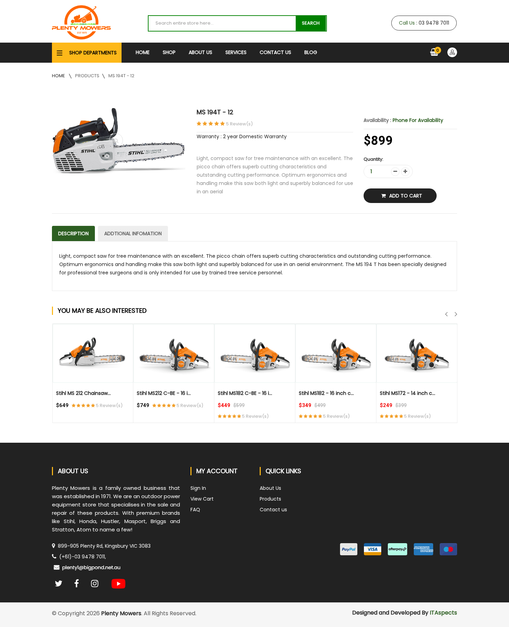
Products (87, 75)
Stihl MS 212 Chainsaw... (83, 393)
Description (73, 233)
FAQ (195, 509)
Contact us (273, 509)
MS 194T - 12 (121, 75)
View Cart (202, 498)
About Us (200, 52)
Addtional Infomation (133, 233)
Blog (310, 52)
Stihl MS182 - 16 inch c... (326, 393)
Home (143, 52)
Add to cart (405, 195)
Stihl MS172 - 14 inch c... (407, 393)
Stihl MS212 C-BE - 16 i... (164, 393)
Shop (169, 52)
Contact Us (275, 52)
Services (236, 52)
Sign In (198, 488)
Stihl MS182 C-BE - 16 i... (245, 393)
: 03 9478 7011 (424, 22)
